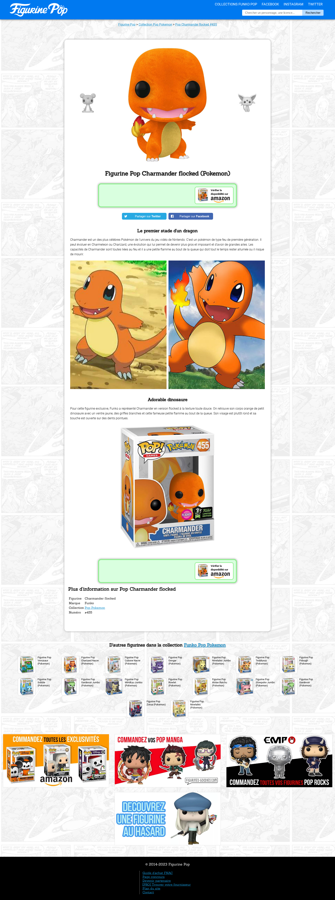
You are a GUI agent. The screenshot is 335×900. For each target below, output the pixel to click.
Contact (148, 892)
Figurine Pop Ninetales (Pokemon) (197, 704)
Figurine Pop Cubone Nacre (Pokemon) (132, 660)
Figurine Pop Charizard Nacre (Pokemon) (90, 660)
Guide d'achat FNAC (157, 873)
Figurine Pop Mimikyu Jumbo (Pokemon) (133, 682)
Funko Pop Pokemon (205, 645)
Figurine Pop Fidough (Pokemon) (306, 660)
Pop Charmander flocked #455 (196, 24)
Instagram (293, 4)
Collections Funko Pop (236, 4)
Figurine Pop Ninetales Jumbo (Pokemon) (221, 660)
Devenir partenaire (156, 881)
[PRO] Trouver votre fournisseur (166, 884)
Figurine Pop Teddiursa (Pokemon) (262, 660)
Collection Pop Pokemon (155, 24)
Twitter (315, 4)
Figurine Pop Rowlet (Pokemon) (175, 682)
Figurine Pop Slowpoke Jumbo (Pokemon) (265, 682)
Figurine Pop (127, 24)
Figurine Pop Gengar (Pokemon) (175, 660)
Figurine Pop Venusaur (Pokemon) (44, 660)
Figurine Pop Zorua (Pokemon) (156, 703)
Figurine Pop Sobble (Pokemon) (44, 682)
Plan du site (151, 888)
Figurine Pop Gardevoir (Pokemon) (306, 682)
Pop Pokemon (95, 608)
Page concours (153, 877)
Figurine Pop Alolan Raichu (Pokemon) (219, 682)
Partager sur (148, 216)
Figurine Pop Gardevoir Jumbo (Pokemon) (90, 682)
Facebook (270, 4)
